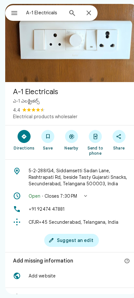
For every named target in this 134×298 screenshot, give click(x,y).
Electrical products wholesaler (45, 117)
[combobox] (44, 13)
